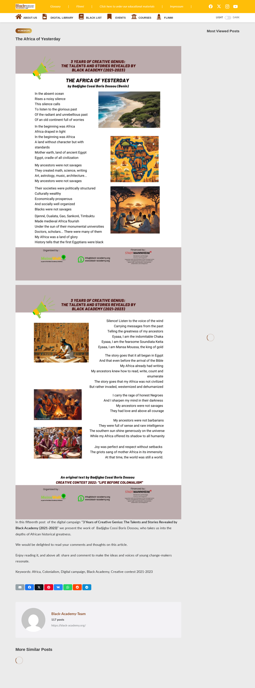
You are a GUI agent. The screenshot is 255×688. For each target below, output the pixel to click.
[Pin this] (48, 587)
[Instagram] (227, 6)
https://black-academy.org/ (68, 625)
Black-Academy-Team (68, 614)
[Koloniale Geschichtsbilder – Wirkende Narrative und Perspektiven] (223, 244)
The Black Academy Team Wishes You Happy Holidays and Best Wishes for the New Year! (220, 319)
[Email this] (19, 587)
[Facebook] (211, 6)
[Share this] (29, 587)
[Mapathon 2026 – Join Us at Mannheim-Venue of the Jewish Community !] (223, 185)
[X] (219, 6)
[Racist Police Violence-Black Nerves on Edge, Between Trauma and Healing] (223, 119)
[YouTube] (235, 6)
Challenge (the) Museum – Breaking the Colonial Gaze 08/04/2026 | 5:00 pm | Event (223, 81)
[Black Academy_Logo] (25, 6)
